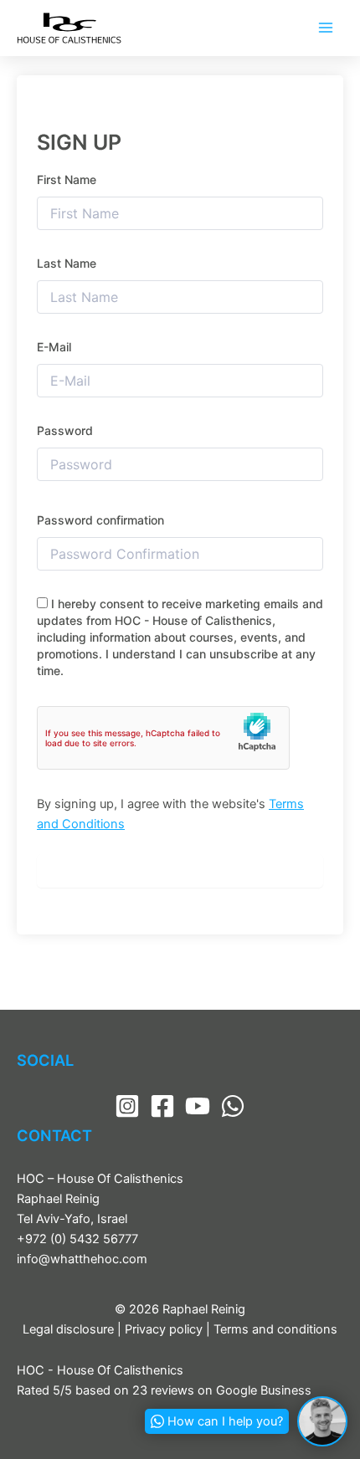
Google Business (263, 1390)
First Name (66, 179)
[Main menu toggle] (325, 27)
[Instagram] (127, 1106)
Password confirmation (100, 520)
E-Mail (54, 347)
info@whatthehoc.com (82, 1259)
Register (180, 871)
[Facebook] (162, 1106)
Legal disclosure (68, 1329)
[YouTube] (197, 1106)
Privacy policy (164, 1329)
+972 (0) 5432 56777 (77, 1239)
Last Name (66, 263)
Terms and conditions (275, 1329)
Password (65, 430)
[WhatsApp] (232, 1106)
